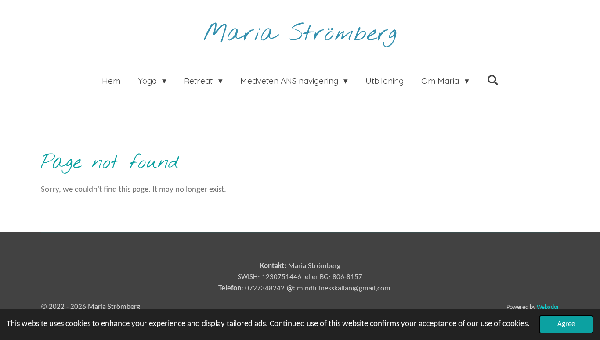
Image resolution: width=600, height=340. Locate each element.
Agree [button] (566, 324)
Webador (548, 307)
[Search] (492, 80)
